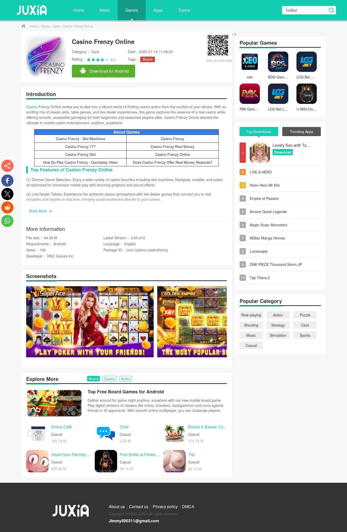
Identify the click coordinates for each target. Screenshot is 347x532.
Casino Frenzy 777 (80, 146)
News (105, 10)
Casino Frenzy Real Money (172, 146)
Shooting (251, 325)
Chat (124, 427)
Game (45, 26)
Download (283, 152)
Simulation (278, 335)
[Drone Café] (37, 433)
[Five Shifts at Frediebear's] (106, 461)
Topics (184, 10)
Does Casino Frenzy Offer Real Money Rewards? (172, 162)
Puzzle (305, 314)
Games (131, 10)
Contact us (139, 506)
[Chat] (106, 433)
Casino (31, 106)
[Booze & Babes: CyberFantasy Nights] (174, 433)
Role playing (251, 314)
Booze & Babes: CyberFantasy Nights (208, 427)
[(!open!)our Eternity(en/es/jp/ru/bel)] (37, 461)
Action (278, 314)
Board (147, 59)
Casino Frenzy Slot (80, 154)
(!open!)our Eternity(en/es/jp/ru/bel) (71, 454)
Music (251, 335)
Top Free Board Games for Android (126, 391)
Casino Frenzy (172, 138)
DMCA (188, 506)
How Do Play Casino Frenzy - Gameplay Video (80, 162)
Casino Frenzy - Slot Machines (80, 138)
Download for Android (108, 71)
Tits (191, 454)
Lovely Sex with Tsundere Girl (292, 145)
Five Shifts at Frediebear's (140, 454)
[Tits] (174, 461)
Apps (158, 10)
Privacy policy (166, 506)
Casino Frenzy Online (172, 154)
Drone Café (61, 427)
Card (56, 26)
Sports (305, 335)
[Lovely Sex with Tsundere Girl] (260, 152)
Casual (251, 345)
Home (78, 10)
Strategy (278, 325)
